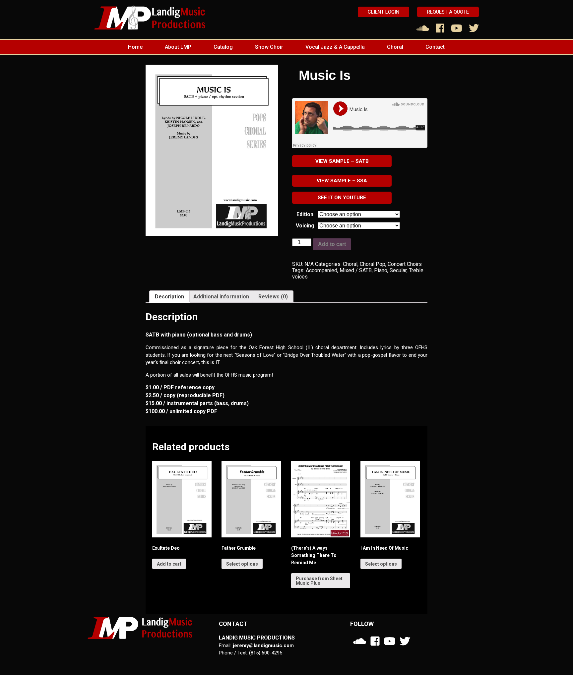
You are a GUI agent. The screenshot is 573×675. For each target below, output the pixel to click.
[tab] (169, 296)
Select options (242, 564)
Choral (395, 47)
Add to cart (332, 244)
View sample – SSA (342, 181)
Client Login (383, 12)
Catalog (223, 47)
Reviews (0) (273, 296)
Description (169, 296)
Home (135, 47)
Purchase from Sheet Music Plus (319, 581)
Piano (380, 270)
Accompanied (321, 270)
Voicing (305, 225)
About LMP (178, 47)
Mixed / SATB (356, 270)
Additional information (221, 296)
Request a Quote (448, 12)
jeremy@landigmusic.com (263, 645)
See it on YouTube (342, 198)
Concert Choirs (405, 264)
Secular (398, 270)
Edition (304, 214)
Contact (435, 47)
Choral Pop (372, 264)
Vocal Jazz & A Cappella (335, 47)
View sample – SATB (342, 161)
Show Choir (269, 47)
